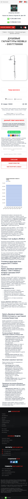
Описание (14, 159)
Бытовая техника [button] (5, 441)
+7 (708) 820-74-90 (15, 22)
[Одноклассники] (11, 135)
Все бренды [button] (4, 432)
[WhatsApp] (17, 135)
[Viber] (15, 135)
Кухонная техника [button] (6, 438)
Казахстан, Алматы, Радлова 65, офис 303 (14, 15)
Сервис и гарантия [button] (6, 420)
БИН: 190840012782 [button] (6, 470)
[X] (13, 135)
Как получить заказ (14, 166)
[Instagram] (14, 462)
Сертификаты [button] (5, 415)
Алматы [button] (10, 449)
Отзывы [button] (3, 424)
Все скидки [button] (4, 428)
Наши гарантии (14, 163)
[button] (8, 498)
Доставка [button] (4, 417)
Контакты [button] (4, 426)
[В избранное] (9, 99)
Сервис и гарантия (5, 3)
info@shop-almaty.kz (14, 13)
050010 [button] (13, 449)
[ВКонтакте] (9, 135)
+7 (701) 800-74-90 (15, 18)
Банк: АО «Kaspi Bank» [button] (7, 473)
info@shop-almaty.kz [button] (6, 455)
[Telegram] (19, 135)
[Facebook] (11, 462)
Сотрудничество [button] (5, 422)
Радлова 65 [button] (17, 449)
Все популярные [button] (5, 430)
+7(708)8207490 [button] (7, 453)
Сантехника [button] (4, 443)
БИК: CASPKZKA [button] (5, 475)
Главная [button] (3, 413)
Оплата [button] (3, 419)
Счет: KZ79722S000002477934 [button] (8, 472)
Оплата (2, 0)
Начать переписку (15, 132)
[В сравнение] (18, 99)
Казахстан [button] (5, 449)
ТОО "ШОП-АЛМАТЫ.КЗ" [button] (7, 468)
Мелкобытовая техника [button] (7, 440)
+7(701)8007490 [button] (7, 451)
